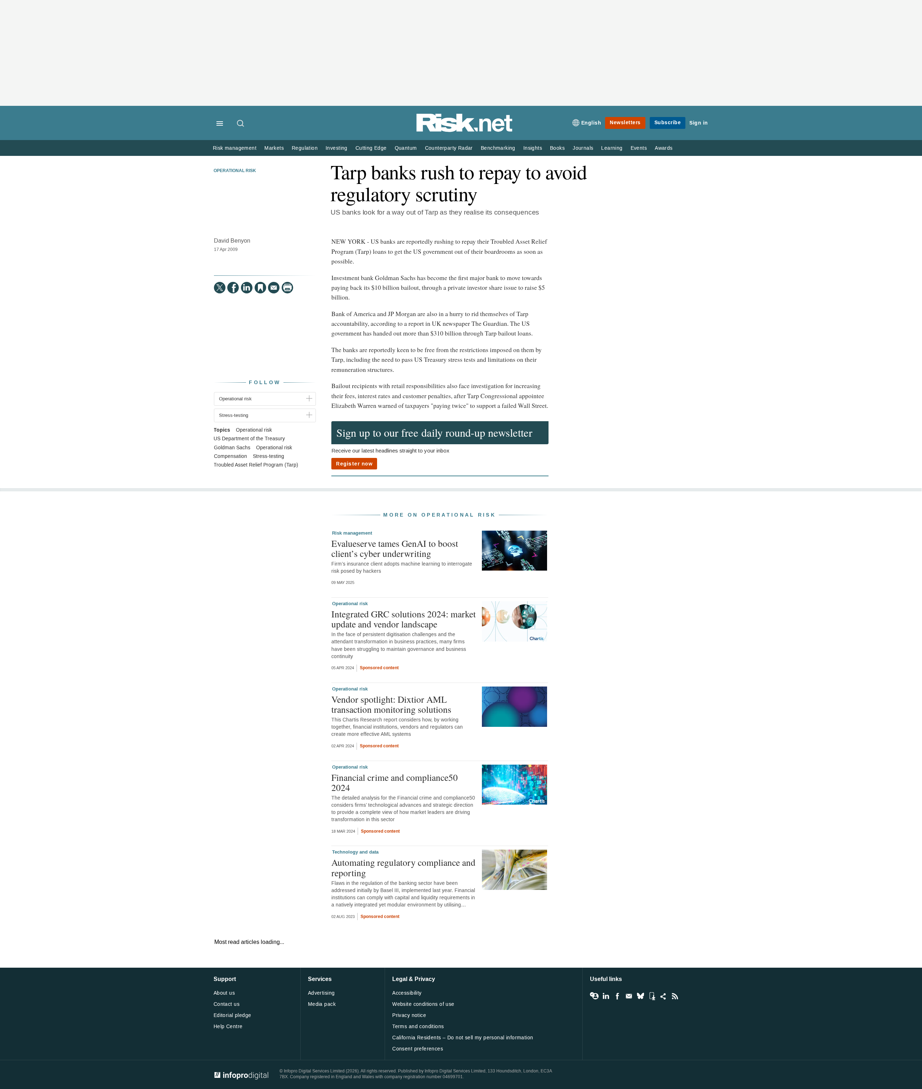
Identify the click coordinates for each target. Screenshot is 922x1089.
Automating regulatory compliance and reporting (403, 867)
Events (639, 148)
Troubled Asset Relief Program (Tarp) (256, 465)
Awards (663, 148)
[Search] (241, 124)
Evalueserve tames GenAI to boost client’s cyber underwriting (394, 548)
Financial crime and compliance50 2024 (394, 782)
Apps (652, 996)
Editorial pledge (232, 1015)
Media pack (322, 1004)
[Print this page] (287, 287)
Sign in (698, 123)
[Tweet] (219, 287)
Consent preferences (417, 1048)
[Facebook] (233, 287)
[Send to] (273, 287)
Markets (274, 148)
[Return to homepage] (464, 130)
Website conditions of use (423, 1004)
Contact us (227, 1004)
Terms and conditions (418, 1026)
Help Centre (228, 1026)
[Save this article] (260, 287)
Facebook (617, 996)
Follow (265, 382)
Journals (583, 148)
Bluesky (640, 996)
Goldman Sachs (232, 448)
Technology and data (355, 852)
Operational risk (235, 171)
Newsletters (625, 122)
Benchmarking (498, 148)
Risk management (234, 148)
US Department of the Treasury (249, 439)
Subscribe (667, 122)
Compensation (230, 456)
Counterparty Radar (449, 148)
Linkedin (605, 996)
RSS (675, 996)
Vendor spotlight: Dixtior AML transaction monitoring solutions (391, 704)
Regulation (305, 148)
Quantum (406, 148)
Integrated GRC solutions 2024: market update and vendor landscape (403, 619)
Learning (611, 148)
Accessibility (406, 993)
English (591, 123)
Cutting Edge (371, 148)
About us (224, 993)
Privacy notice (409, 1015)
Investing (337, 148)
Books (557, 148)
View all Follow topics (594, 996)
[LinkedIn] (246, 287)
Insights (532, 148)
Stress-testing (268, 456)
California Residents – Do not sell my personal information (462, 1037)
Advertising (321, 993)
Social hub (663, 996)
